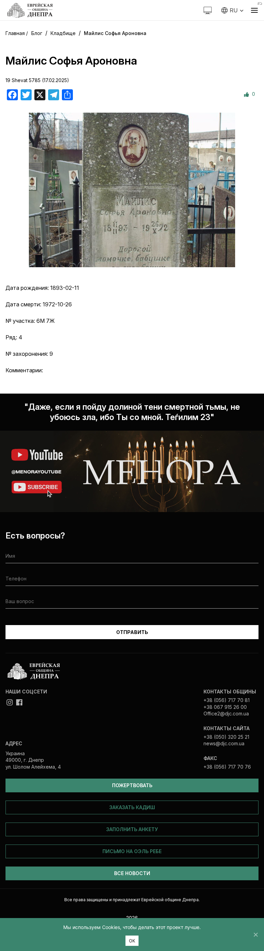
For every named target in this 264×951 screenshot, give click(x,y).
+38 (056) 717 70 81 (227, 700)
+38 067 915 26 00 (225, 707)
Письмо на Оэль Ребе (132, 851)
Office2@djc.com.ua (226, 713)
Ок (132, 940)
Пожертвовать (132, 785)
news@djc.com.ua (224, 743)
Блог (36, 33)
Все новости (132, 873)
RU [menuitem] (234, 10)
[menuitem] (233, 10)
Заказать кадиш (132, 807)
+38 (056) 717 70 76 (227, 767)
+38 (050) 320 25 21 (226, 737)
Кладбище (63, 33)
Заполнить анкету (132, 829)
